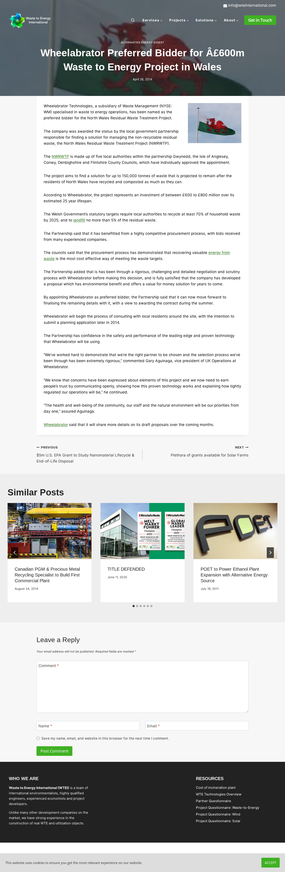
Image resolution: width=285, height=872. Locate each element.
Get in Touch (260, 20)
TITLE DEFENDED (126, 569)
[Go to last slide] (14, 552)
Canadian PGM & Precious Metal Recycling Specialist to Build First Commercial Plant (47, 575)
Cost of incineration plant (216, 787)
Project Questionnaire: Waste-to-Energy (227, 807)
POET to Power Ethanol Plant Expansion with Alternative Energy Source (234, 575)
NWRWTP (60, 156)
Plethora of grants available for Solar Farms (209, 451)
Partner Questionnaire (213, 801)
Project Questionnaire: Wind (218, 814)
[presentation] (50, 531)
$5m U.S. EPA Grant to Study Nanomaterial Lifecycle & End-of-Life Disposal (85, 454)
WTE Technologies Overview (218, 794)
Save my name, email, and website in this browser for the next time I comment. (105, 738)
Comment (49, 665)
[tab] (133, 606)
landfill (79, 220)
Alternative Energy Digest (142, 42)
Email (153, 726)
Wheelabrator (56, 424)
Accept (270, 862)
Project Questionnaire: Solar (218, 821)
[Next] (270, 552)
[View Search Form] (133, 20)
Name (45, 726)
